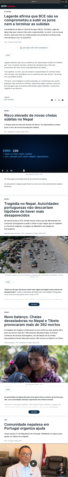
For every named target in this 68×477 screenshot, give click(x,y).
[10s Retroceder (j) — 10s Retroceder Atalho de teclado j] (7, 475)
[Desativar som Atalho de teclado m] (11, 475)
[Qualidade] (61, 475)
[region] (34, 238)
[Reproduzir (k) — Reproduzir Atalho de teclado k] (3, 475)
